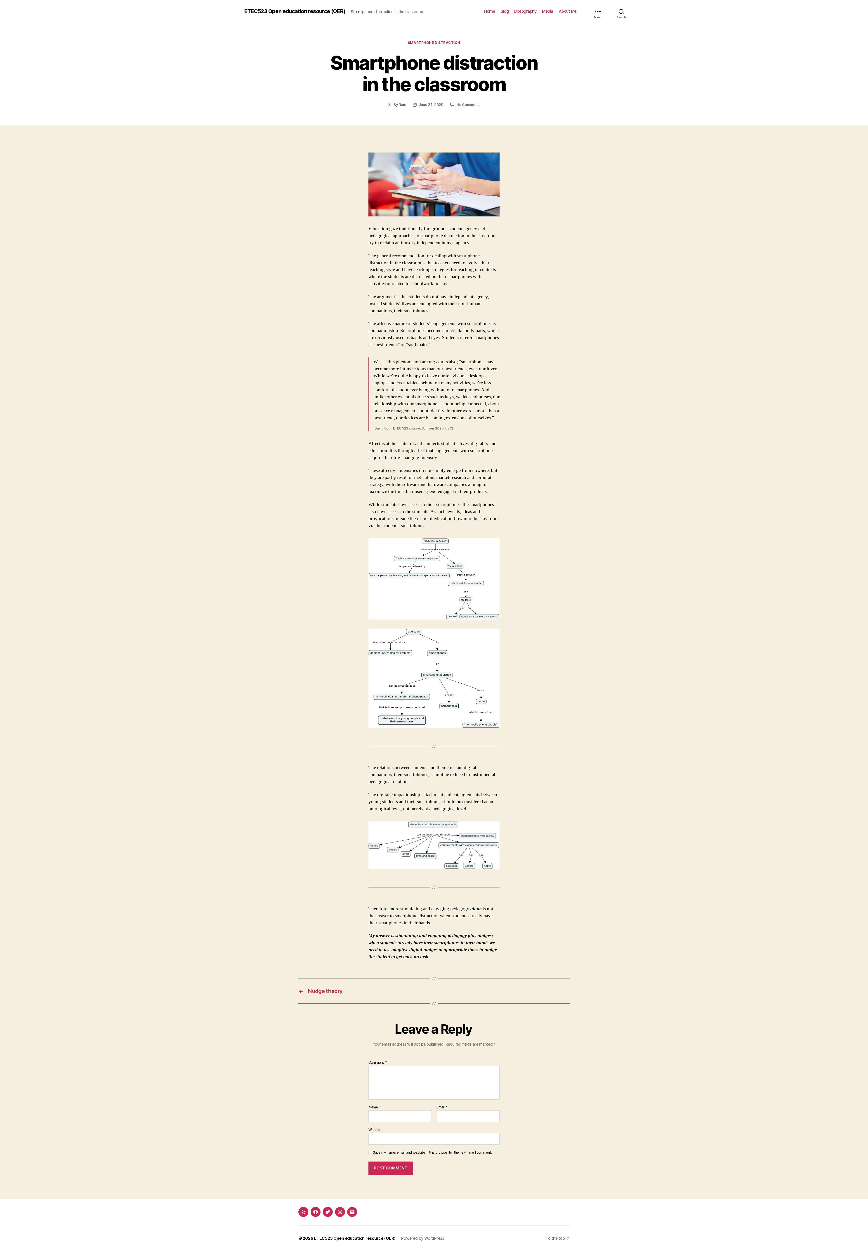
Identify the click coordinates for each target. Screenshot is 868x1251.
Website (374, 1129)
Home (489, 11)
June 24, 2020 (431, 104)
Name (374, 1107)
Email (442, 1107)
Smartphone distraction (434, 43)
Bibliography (525, 11)
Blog (505, 11)
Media (547, 11)
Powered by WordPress (422, 1238)
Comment (377, 1063)
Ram (402, 104)
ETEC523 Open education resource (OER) (294, 11)
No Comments (468, 104)
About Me (568, 11)
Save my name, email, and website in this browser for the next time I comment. (432, 1152)
